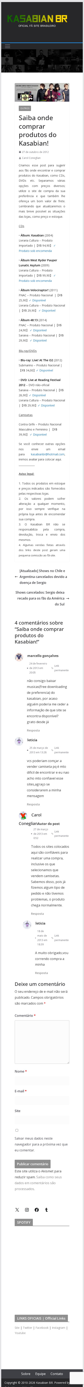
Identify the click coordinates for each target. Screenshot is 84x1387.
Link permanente (61, 668)
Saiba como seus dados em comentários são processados (38, 1183)
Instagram (58, 1328)
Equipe (40, 1374)
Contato (57, 1374)
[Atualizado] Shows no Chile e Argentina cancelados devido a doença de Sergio (43, 577)
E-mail (21, 1091)
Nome (21, 1071)
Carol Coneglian (31, 158)
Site (17, 1111)
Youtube (20, 1333)
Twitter (27, 1328)
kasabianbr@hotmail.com (47, 454)
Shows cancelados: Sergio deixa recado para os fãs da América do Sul (39, 598)
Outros (24, 108)
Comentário (25, 1015)
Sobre (25, 1374)
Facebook (42, 1328)
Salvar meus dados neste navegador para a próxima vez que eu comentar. (41, 1144)
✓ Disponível (37, 300)
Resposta (33, 730)
